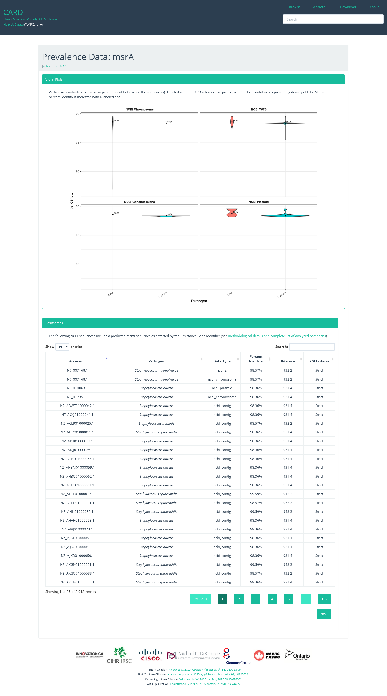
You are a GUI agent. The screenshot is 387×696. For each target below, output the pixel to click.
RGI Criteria (319, 361)
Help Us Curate (14, 24)
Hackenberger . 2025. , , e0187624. (208, 674)
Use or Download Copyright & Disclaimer (30, 19)
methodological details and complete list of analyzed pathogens (277, 336)
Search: (281, 346)
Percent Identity (256, 358)
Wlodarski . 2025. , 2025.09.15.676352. (210, 679)
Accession (77, 361)
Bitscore (288, 361)
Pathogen (156, 361)
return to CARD (54, 66)
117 (325, 599)
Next (324, 613)
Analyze (319, 7)
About (374, 7)
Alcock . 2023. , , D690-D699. (205, 670)
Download (348, 7)
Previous (200, 599)
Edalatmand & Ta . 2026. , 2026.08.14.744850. (206, 684)
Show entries (63, 346)
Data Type (222, 361)
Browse (295, 7)
